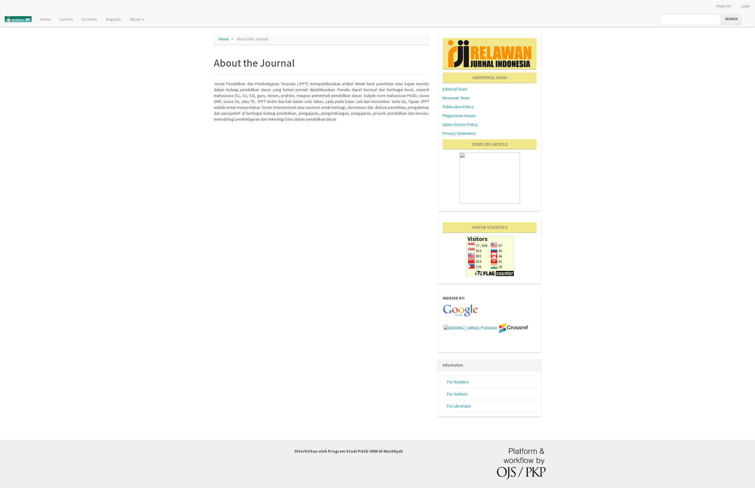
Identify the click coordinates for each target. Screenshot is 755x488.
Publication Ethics (458, 106)
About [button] (136, 19)
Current (66, 19)
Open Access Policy (460, 124)
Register (723, 6)
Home (45, 19)
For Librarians (459, 406)
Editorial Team (455, 89)
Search (731, 19)
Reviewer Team (456, 98)
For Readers (458, 382)
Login (745, 6)
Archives (89, 19)
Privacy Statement (459, 133)
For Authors (457, 394)
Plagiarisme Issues (459, 115)
